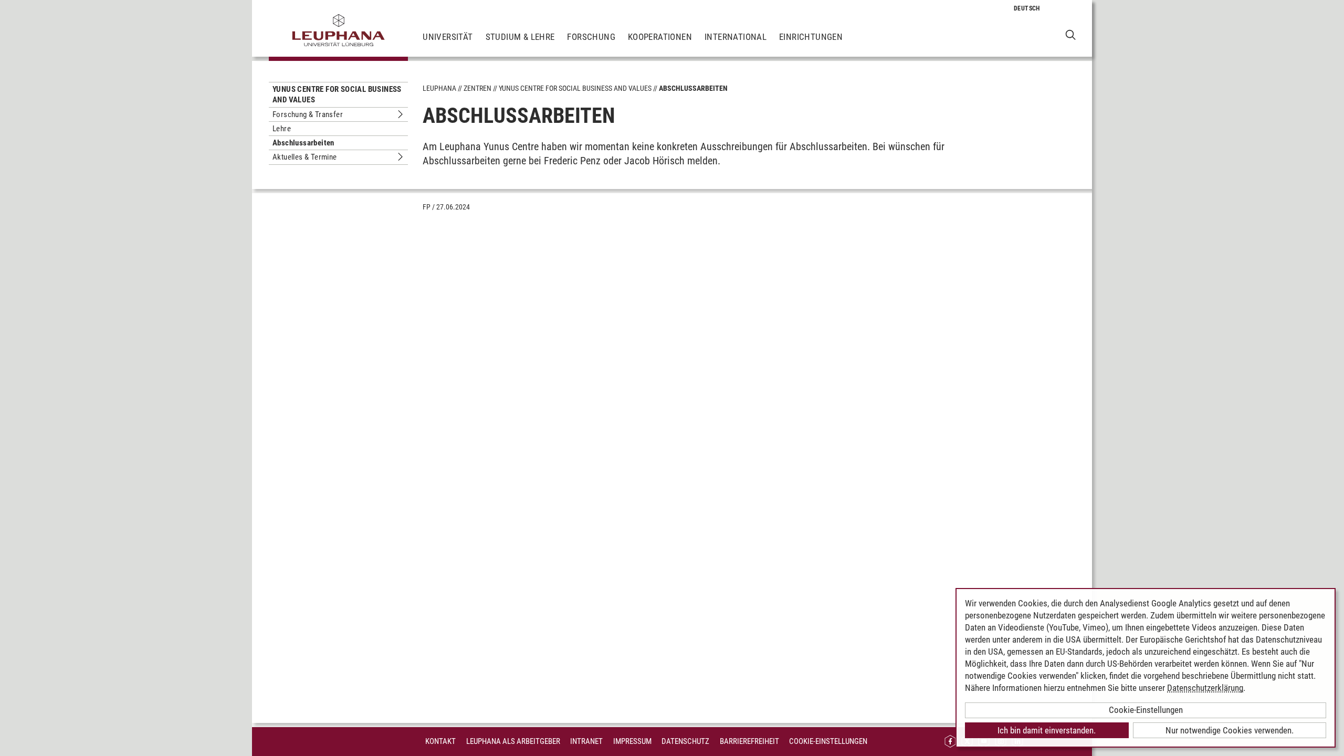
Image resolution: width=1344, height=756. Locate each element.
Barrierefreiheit (749, 741)
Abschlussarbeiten (303, 143)
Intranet (586, 741)
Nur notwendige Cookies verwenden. (1230, 730)
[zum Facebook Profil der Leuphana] (950, 741)
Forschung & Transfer (307, 114)
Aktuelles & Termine (304, 157)
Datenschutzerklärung (1205, 687)
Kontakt (440, 741)
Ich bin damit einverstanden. (1047, 730)
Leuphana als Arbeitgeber (513, 741)
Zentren (477, 88)
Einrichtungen (811, 37)
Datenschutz (685, 741)
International (735, 37)
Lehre (281, 128)
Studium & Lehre (520, 37)
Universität (447, 37)
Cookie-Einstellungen (828, 741)
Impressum (632, 741)
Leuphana (439, 88)
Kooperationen (660, 37)
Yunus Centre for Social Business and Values (337, 94)
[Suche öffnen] (1070, 34)
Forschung (591, 37)
